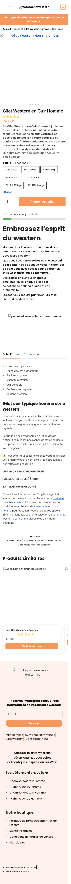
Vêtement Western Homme (34, 544)
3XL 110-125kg (13, 185)
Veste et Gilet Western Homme (31, 29)
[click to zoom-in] (34, 68)
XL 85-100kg (12, 177)
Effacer (7, 192)
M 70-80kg (30, 169)
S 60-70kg (11, 169)
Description (31, 354)
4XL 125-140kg (35, 185)
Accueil (7, 29)
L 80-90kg (49, 169)
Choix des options (31, 646)
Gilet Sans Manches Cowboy (21, 630)
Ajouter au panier (42, 201)
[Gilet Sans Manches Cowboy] (32, 596)
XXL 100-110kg (33, 177)
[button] (11, 116)
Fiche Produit (11, 354)
